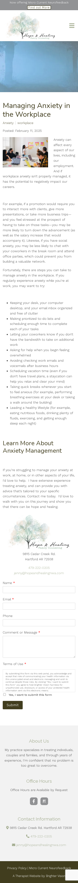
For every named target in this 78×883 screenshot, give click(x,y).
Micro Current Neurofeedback (50, 868)
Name (9, 583)
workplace (25, 123)
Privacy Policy (17, 868)
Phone (8, 616)
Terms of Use (14, 664)
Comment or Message (21, 632)
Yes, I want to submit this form (30, 695)
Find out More (39, 7)
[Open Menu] (71, 26)
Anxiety (8, 123)
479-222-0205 (39, 568)
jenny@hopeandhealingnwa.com (39, 573)
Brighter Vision (55, 876)
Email (8, 599)
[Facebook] (34, 801)
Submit (13, 705)
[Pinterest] (44, 801)
